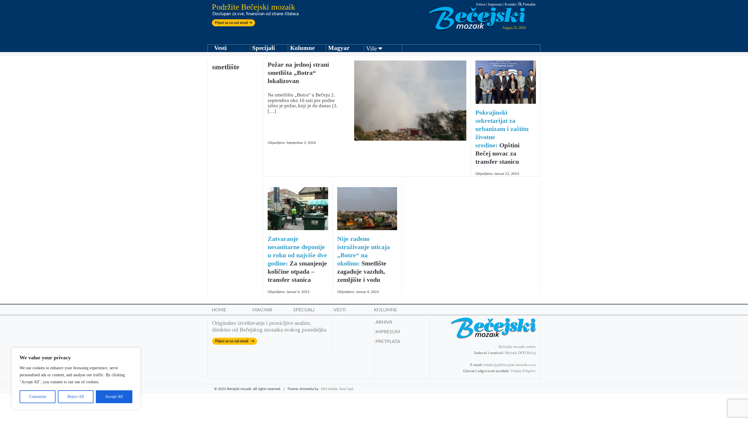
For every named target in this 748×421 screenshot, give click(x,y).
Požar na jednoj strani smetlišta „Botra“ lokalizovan (298, 72)
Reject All (75, 396)
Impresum (495, 4)
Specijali (263, 47)
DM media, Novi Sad (337, 389)
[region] (76, 378)
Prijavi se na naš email (232, 23)
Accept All (114, 396)
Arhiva (480, 4)
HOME (219, 310)
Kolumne (302, 47)
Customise (37, 396)
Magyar (338, 47)
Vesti (220, 47)
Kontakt (510, 4)
